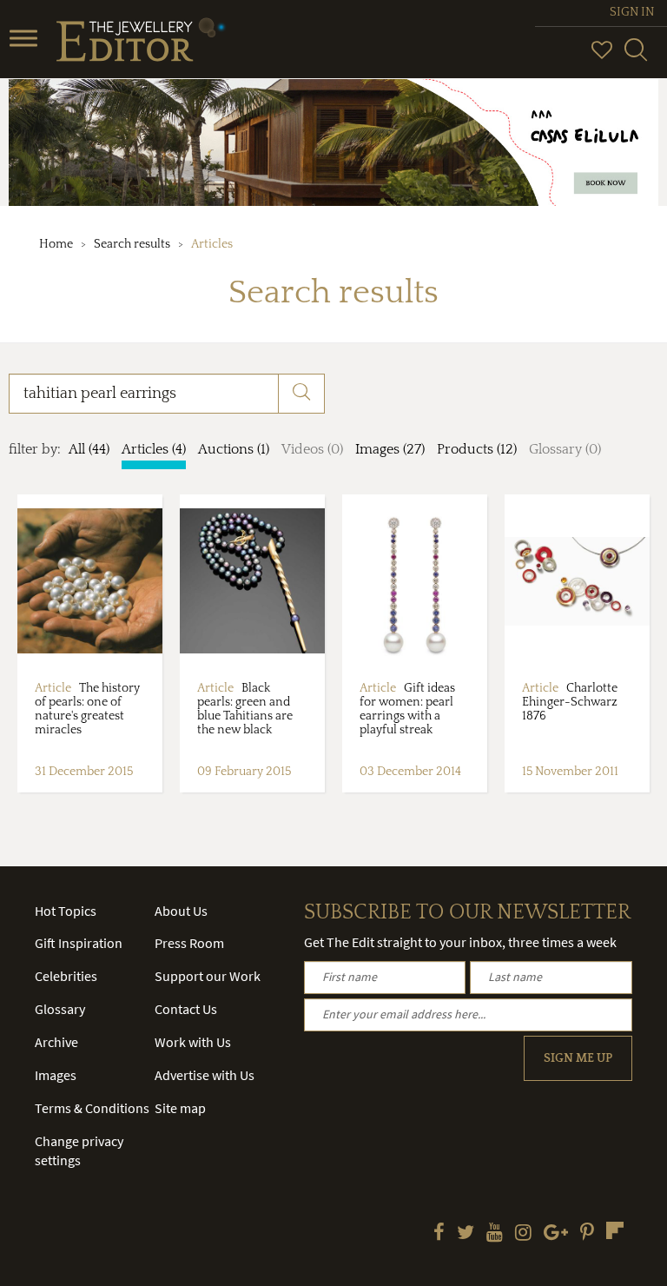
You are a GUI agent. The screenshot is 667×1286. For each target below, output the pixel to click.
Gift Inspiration (78, 942)
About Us (181, 910)
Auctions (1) (233, 449)
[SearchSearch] (635, 57)
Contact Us (186, 1009)
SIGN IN (632, 12)
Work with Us (193, 1042)
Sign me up (578, 1058)
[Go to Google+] (556, 1233)
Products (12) (477, 449)
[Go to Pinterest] (587, 1233)
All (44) (89, 449)
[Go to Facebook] (439, 1233)
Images (55, 1075)
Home (56, 244)
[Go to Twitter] (465, 1233)
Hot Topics (65, 910)
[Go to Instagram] (523, 1233)
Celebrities (66, 975)
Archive (56, 1042)
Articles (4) (154, 449)
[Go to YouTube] (494, 1233)
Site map (180, 1108)
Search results (132, 244)
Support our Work (208, 975)
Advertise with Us (204, 1075)
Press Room (189, 942)
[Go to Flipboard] (615, 1230)
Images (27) (390, 449)
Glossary (60, 1009)
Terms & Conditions (92, 1108)
